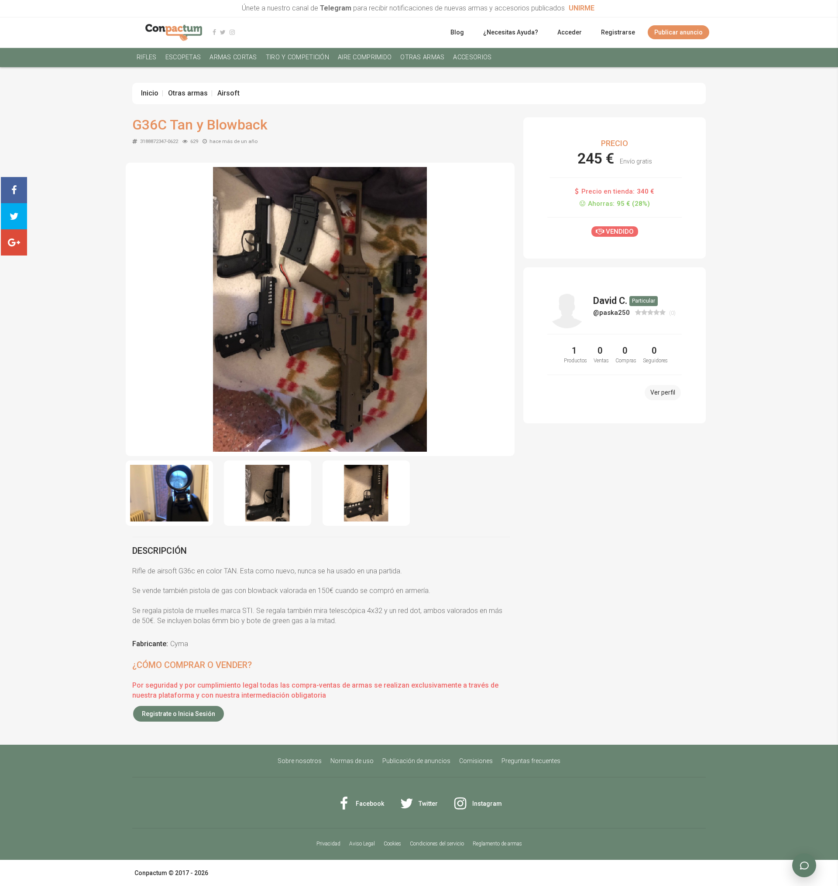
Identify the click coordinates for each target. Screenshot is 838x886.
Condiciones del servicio (437, 844)
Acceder (569, 32)
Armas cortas (233, 57)
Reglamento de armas (497, 844)
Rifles (147, 57)
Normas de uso (352, 760)
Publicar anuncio (678, 32)
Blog (457, 32)
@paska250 (612, 313)
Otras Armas (422, 57)
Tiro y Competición (297, 57)
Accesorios (472, 57)
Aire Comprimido (365, 57)
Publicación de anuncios (416, 760)
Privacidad (328, 844)
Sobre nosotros (300, 760)
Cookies (392, 844)
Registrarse (618, 32)
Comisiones (476, 760)
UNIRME (581, 8)
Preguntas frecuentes (530, 760)
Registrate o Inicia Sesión (178, 713)
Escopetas (183, 57)
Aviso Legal (362, 844)
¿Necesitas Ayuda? (510, 32)
